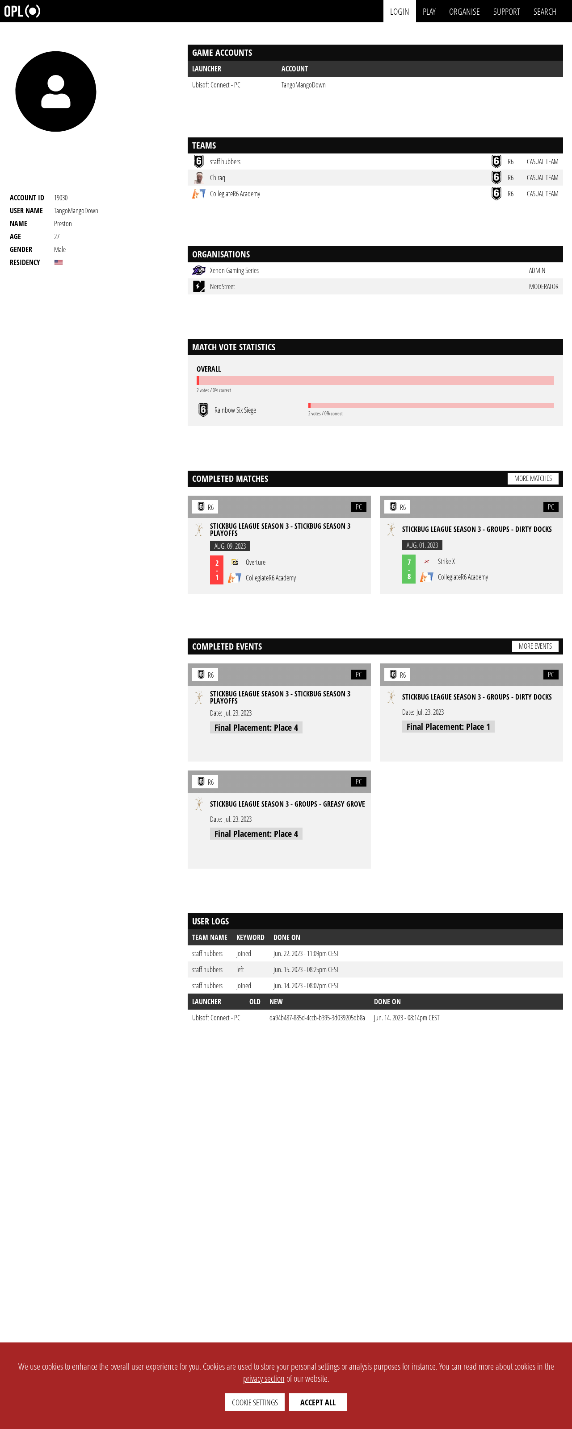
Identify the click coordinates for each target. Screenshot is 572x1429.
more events (535, 646)
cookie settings (255, 1402)
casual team (543, 161)
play (429, 11)
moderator (544, 286)
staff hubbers (207, 953)
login (399, 11)
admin (537, 270)
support (506, 11)
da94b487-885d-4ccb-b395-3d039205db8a (317, 1018)
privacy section (264, 1378)
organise (464, 11)
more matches (533, 478)
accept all (318, 1402)
